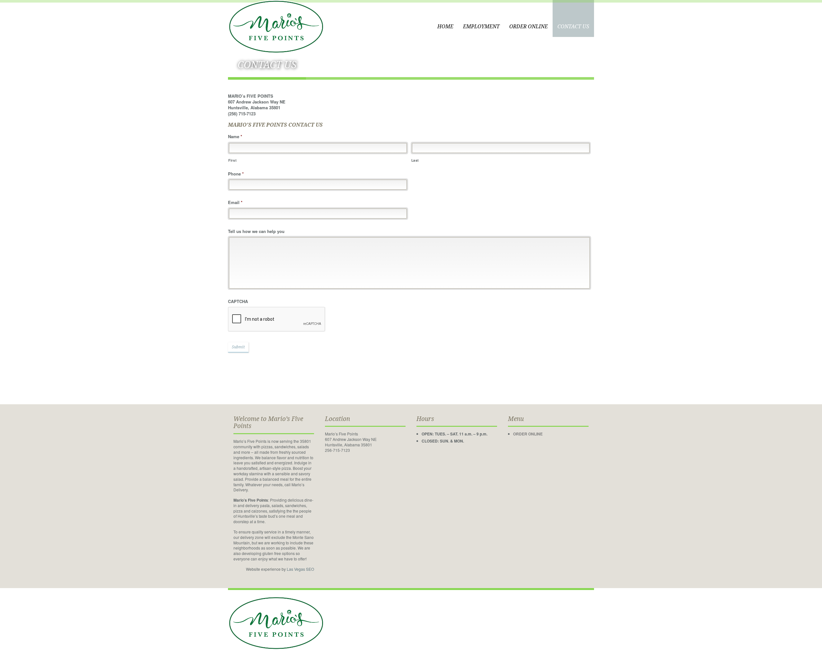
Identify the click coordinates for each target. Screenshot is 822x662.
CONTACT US (573, 26)
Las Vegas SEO (300, 569)
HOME (445, 26)
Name (235, 136)
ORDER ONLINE (528, 26)
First (232, 160)
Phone (236, 174)
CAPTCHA (238, 301)
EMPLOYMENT (481, 26)
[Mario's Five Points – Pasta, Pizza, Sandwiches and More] (276, 25)
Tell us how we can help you (256, 231)
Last (415, 160)
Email (235, 202)
